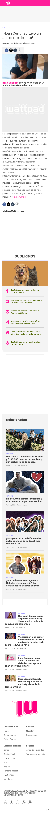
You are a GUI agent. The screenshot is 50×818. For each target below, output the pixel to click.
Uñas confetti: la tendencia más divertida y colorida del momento (26, 332)
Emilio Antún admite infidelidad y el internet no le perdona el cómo (24, 500)
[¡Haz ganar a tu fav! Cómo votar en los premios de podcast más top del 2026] (25, 521)
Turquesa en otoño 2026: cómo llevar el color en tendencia (25, 322)
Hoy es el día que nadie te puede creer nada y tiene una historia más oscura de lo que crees (24, 620)
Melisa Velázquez (28, 43)
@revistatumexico (19, 197)
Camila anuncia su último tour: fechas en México (25, 312)
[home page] (8, 3)
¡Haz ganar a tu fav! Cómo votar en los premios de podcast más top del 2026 (23, 541)
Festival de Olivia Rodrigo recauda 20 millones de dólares (26, 301)
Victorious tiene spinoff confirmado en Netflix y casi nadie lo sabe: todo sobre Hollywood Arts (24, 641)
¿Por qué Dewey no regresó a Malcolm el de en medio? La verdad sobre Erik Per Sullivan (22, 583)
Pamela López (23, 465)
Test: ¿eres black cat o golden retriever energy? (25, 291)
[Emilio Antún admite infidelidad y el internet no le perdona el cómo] (25, 482)
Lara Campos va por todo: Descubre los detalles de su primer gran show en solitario (23, 662)
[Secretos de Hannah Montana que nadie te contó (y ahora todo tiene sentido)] (10, 678)
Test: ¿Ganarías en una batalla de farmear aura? (26, 343)
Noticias (5, 28)
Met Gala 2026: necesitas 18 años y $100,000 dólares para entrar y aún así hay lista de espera (24, 459)
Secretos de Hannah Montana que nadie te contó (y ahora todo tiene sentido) (23, 683)
